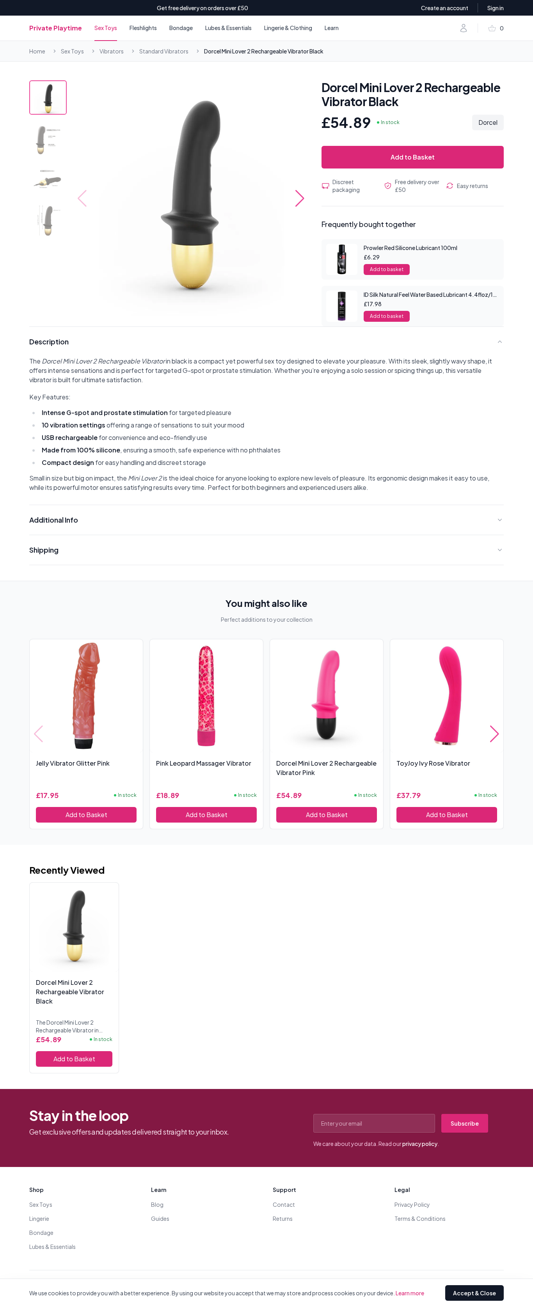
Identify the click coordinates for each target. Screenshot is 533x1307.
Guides (160, 1218)
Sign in (495, 7)
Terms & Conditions (420, 1218)
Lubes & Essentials (228, 27)
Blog (157, 1204)
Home (37, 51)
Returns (283, 1218)
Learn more (410, 1292)
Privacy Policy (412, 1204)
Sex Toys (105, 27)
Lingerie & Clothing (288, 27)
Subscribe (465, 1123)
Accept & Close (474, 1292)
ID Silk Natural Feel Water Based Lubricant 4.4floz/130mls (436, 294)
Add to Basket (413, 157)
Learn (332, 27)
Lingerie (39, 1218)
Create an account (444, 7)
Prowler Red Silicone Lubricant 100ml (410, 247)
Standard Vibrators (163, 51)
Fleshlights (143, 27)
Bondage (181, 27)
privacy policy (419, 1143)
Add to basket (386, 269)
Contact (284, 1204)
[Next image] (300, 198)
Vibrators (111, 51)
